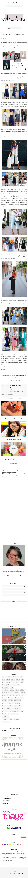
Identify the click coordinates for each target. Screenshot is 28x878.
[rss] (19, 2)
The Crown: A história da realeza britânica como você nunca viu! (12, 656)
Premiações (5, 706)
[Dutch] (15, 844)
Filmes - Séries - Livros (8, 695)
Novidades (10, 703)
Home (9, 698)
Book (3, 682)
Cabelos (9, 685)
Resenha (4, 714)
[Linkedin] (19, 380)
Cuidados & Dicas (20, 690)
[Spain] (10, 844)
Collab (11, 687)
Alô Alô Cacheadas (10, 677)
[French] (5, 844)
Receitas (19, 706)
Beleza (18, 679)
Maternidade (17, 700)
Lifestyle (4, 700)
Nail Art (4, 703)
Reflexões (21, 711)
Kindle (21, 698)
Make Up (10, 700)
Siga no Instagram (7, 586)
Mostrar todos (24, 804)
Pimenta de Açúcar (7, 797)
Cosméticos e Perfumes (8, 690)
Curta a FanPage (6, 589)
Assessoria (19, 677)
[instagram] (8, 3)
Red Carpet (5, 711)
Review (10, 714)
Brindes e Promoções (18, 682)
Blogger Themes (22, 873)
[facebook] (11, 3)
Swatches (15, 714)
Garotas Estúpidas (7, 798)
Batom (8, 679)
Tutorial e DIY (5, 722)
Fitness (18, 695)
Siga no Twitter (6, 595)
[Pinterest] (16, 380)
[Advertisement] (14, 516)
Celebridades (16, 685)
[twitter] (16, 3)
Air (3, 677)
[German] (8, 844)
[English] (3, 844)
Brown (4, 685)
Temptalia (5, 803)
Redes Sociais (13, 711)
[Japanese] (20, 844)
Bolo (22, 679)
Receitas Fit (17, 708)
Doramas (4, 693)
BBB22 (13, 679)
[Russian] (18, 844)
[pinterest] (14, 3)
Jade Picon (15, 698)
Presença (12, 706)
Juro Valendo (6, 800)
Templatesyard (15, 873)
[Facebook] (9, 380)
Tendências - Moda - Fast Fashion (15, 32)
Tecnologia (5, 716)
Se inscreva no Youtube (8, 592)
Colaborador (5, 687)
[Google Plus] (11, 380)
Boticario (8, 682)
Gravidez (4, 698)
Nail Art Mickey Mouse (9, 647)
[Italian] (13, 844)
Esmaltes (22, 693)
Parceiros (17, 703)
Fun (22, 695)
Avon (3, 679)
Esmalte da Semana (13, 693)
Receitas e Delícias (7, 708)
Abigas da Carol (6, 802)
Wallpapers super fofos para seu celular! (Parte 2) (12, 630)
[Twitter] (14, 380)
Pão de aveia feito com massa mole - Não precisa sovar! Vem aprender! (13, 639)
